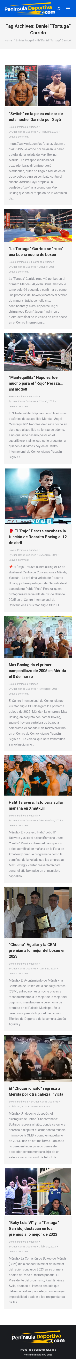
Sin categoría (36, 261)
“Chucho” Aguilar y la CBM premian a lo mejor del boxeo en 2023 (37, 950)
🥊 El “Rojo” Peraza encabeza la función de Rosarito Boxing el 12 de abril (38, 537)
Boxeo (12, 126)
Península (22, 126)
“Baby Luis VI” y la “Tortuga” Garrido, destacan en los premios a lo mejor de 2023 (34, 1228)
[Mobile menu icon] (68, 9)
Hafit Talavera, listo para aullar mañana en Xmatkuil (36, 805)
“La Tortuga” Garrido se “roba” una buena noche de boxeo (36, 251)
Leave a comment (19, 136)
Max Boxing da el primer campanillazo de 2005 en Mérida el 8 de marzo (37, 671)
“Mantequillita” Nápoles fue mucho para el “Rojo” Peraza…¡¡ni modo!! (36, 383)
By (22, 131)
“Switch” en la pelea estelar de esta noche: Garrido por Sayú (36, 116)
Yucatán (33, 126)
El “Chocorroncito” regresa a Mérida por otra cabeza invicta (36, 1091)
